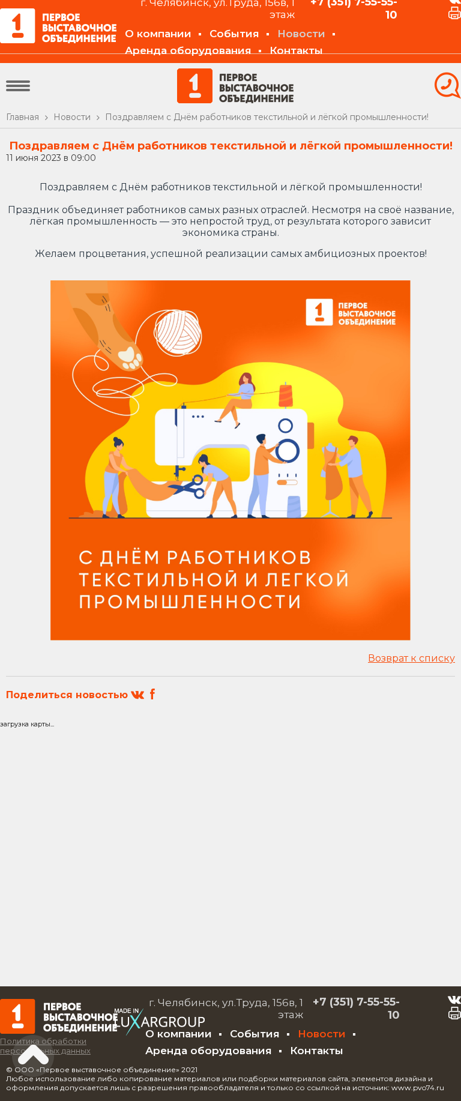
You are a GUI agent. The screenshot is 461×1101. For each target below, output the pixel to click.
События (234, 34)
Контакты (296, 50)
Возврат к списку (411, 658)
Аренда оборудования (188, 50)
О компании (158, 34)
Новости (301, 34)
